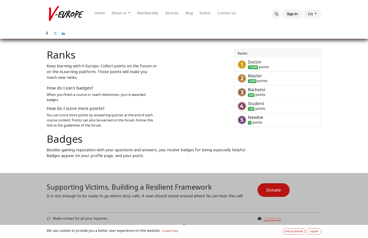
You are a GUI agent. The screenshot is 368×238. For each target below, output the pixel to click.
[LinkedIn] (63, 33)
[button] (276, 14)
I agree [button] (313, 231)
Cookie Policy (170, 231)
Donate (273, 190)
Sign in (292, 14)
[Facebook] (47, 33)
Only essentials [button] (294, 231)
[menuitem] (100, 14)
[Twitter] (55, 33)
